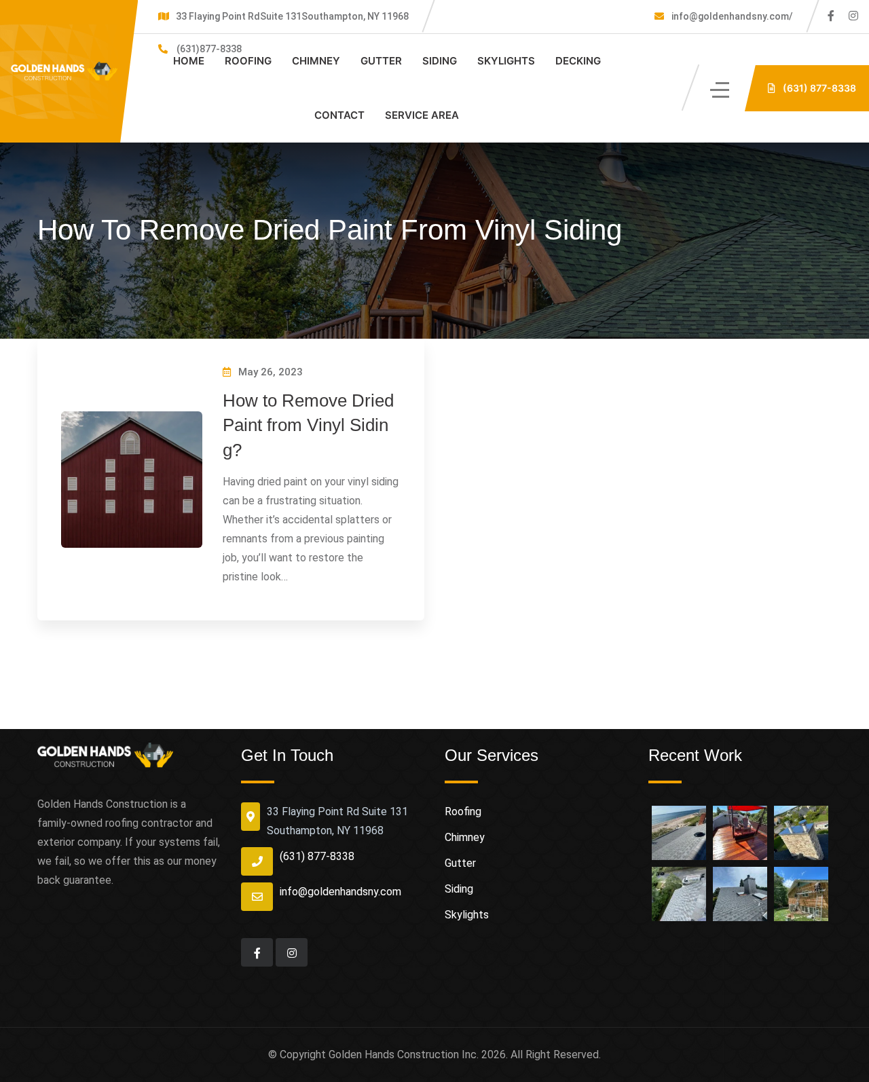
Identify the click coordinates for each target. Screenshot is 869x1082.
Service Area (422, 115)
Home (188, 60)
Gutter (381, 60)
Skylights (506, 60)
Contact (339, 115)
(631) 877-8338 (317, 856)
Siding (439, 60)
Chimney (316, 60)
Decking (578, 60)
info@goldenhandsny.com (340, 891)
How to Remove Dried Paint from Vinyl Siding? (308, 425)
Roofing (248, 60)
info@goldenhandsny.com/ (731, 16)
